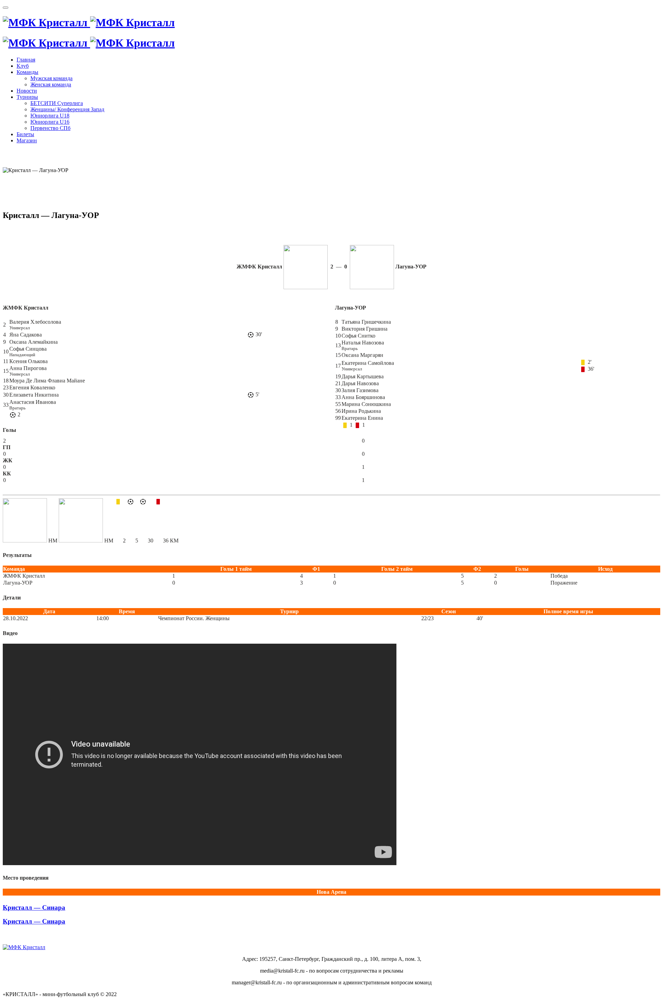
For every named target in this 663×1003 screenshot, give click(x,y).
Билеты (25, 134)
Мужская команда (51, 78)
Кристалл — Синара (34, 907)
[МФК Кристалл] (89, 22)
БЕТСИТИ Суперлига (56, 103)
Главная (26, 60)
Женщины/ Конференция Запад (67, 109)
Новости (27, 91)
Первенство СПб (50, 128)
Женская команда (50, 84)
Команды (27, 72)
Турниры (27, 97)
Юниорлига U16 (49, 122)
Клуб (23, 66)
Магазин (27, 140)
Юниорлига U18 (49, 116)
